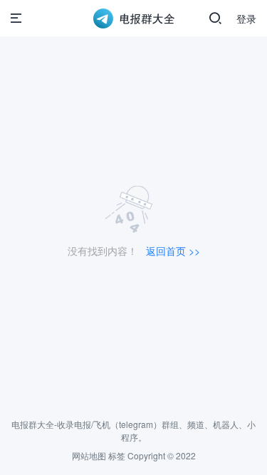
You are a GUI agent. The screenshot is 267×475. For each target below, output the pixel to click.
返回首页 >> (173, 251)
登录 (246, 18)
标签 (116, 455)
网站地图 (89, 455)
